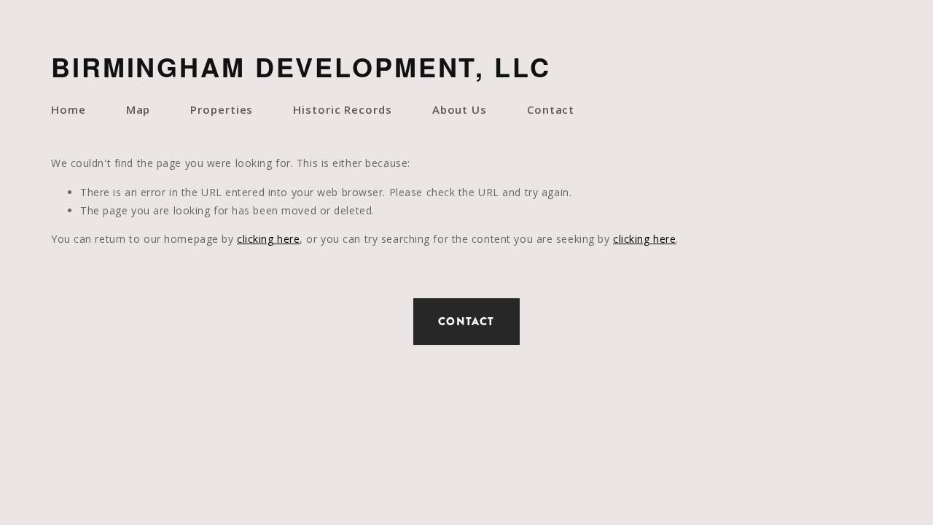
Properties (221, 109)
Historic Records (342, 109)
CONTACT (466, 322)
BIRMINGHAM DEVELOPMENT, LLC (301, 66)
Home (68, 109)
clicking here (268, 239)
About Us (459, 109)
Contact (550, 109)
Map (138, 109)
